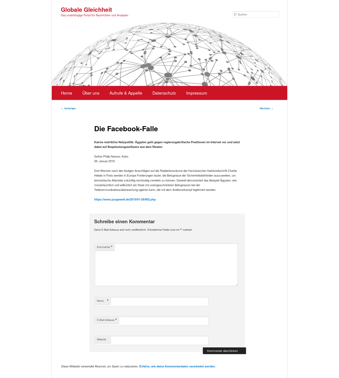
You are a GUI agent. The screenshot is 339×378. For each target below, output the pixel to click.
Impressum (196, 93)
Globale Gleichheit (86, 9)
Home (66, 93)
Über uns (90, 93)
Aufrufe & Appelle (125, 93)
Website (101, 339)
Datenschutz (164, 93)
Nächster (266, 108)
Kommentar (105, 247)
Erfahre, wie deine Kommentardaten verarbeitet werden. (177, 366)
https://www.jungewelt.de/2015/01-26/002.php (125, 199)
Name (103, 301)
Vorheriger (68, 108)
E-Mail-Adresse (107, 320)
